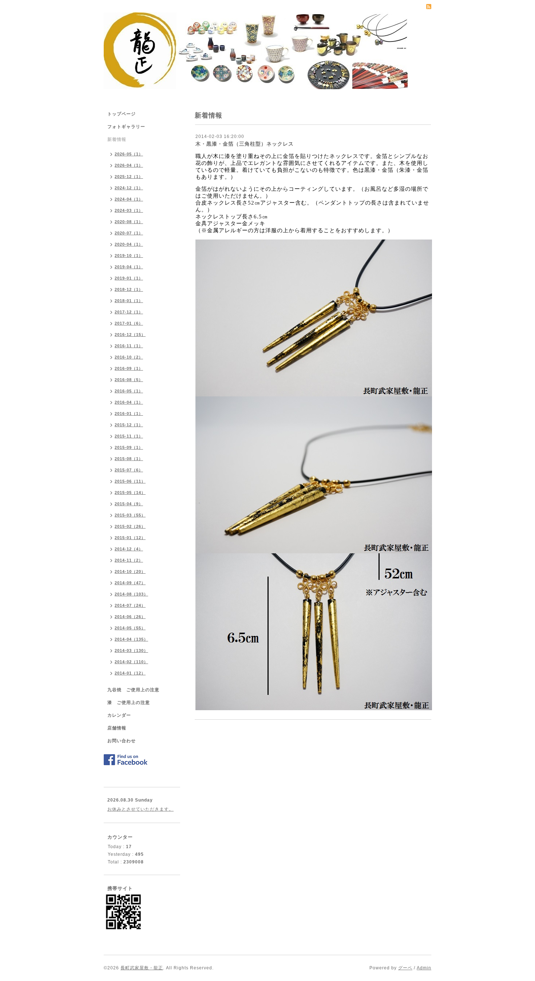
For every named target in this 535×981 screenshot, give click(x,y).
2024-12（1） (129, 188)
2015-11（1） (129, 436)
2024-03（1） (129, 210)
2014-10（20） (130, 571)
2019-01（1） (129, 278)
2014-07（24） (130, 605)
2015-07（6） (129, 470)
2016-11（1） (129, 346)
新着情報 (116, 139)
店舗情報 (116, 728)
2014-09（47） (130, 583)
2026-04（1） (129, 165)
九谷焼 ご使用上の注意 (133, 689)
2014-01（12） (130, 673)
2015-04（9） (129, 504)
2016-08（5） (129, 379)
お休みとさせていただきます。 (140, 809)
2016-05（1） (129, 391)
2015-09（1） (129, 447)
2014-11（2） (129, 560)
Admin (424, 967)
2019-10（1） (129, 255)
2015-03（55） (130, 515)
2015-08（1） (129, 458)
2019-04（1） (129, 267)
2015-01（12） (130, 537)
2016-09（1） (129, 368)
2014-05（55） (130, 628)
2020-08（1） (129, 221)
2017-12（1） (129, 312)
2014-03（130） (131, 650)
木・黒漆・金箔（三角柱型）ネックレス (244, 144)
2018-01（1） (129, 300)
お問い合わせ (121, 740)
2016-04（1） (129, 402)
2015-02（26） (130, 526)
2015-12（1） (129, 425)
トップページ (121, 113)
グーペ (405, 967)
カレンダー (119, 715)
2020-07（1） (129, 233)
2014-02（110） (131, 662)
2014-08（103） (131, 594)
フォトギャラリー (126, 126)
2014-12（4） (129, 549)
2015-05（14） (130, 492)
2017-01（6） (129, 323)
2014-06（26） (130, 616)
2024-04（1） (129, 199)
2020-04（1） (129, 244)
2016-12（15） (130, 334)
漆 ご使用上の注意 (128, 702)
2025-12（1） (129, 176)
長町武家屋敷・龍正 (141, 967)
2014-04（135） (131, 639)
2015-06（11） (130, 481)
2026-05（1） (129, 154)
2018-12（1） (129, 289)
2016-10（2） (129, 357)
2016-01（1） (129, 413)
